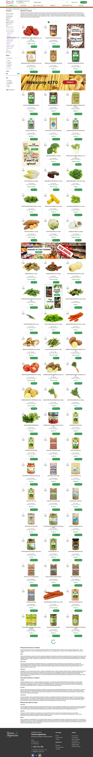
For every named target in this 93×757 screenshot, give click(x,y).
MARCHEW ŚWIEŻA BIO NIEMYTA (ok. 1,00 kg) (53, 602)
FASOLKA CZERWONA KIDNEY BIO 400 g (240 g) (75, 677)
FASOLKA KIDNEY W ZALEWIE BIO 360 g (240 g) (75, 652)
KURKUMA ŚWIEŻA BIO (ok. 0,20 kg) (53, 273)
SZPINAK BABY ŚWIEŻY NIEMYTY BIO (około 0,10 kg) (31, 299)
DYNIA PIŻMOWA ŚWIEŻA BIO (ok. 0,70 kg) (75, 273)
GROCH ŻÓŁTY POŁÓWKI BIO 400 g (31, 576)
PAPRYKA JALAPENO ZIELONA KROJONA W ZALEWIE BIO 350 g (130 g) (53, 653)
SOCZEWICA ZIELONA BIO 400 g (53, 501)
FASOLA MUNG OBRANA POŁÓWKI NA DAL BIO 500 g (75, 106)
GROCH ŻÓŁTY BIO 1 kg (31, 501)
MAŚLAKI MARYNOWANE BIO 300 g (76, 551)
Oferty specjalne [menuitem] (38, 5)
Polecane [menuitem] (23, 5)
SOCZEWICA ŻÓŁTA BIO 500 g (31, 450)
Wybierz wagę (34, 46)
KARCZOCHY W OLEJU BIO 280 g (53, 627)
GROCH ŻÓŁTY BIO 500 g (76, 450)
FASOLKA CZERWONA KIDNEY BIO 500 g (31, 105)
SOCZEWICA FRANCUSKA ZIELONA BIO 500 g (75, 130)
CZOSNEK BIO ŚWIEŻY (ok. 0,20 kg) (76, 231)
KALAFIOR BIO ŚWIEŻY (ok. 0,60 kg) (53, 231)
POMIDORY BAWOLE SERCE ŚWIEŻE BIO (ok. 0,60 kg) (31, 39)
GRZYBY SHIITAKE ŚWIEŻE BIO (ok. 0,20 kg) (31, 349)
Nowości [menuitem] (52, 5)
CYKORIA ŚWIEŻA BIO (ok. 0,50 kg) (31, 181)
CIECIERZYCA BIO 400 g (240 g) (31, 526)
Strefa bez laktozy (16, 8)
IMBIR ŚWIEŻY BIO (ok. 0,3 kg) (31, 273)
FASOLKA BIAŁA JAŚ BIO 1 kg (53, 753)
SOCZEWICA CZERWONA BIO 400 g (53, 450)
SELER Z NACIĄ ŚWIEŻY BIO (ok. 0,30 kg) (75, 400)
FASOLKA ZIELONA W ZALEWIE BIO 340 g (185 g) (31, 551)
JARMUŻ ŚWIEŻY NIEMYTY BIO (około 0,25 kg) (75, 181)
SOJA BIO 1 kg (76, 703)
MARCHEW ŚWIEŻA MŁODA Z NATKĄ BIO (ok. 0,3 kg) (75, 375)
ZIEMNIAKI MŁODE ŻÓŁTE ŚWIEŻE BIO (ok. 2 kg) (31, 400)
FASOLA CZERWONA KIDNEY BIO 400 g (53, 576)
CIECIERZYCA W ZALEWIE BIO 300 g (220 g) (53, 63)
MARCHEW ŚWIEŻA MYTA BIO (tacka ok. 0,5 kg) (75, 324)
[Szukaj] (67, 2)
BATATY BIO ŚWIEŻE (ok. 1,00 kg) (31, 231)
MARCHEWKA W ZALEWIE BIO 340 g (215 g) (31, 475)
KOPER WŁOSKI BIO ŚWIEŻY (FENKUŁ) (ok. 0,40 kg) (75, 156)
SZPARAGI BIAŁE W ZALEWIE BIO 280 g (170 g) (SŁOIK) (31, 678)
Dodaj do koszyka (56, 46)
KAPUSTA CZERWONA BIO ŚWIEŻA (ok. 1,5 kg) (31, 753)
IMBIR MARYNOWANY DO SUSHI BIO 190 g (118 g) (31, 63)
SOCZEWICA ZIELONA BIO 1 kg (53, 677)
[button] (13, 5)
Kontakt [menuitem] (81, 5)
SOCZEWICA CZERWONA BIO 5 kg (75, 526)
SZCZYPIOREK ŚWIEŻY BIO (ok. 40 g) (31, 324)
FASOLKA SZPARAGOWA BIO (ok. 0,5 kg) (53, 349)
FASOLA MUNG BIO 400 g (76, 576)
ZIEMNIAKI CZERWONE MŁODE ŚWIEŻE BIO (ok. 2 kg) (76, 350)
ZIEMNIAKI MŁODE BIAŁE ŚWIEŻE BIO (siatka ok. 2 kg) (53, 375)
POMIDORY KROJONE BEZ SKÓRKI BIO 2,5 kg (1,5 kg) (53, 426)
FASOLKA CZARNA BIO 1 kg (31, 130)
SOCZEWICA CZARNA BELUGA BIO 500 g (76, 63)
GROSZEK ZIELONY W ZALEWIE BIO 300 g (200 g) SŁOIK (75, 628)
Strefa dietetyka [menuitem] (67, 5)
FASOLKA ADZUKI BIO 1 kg (53, 105)
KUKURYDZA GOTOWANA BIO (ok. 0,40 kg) (53, 206)
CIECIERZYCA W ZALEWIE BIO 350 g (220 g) (53, 703)
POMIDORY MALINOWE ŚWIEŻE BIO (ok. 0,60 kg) (31, 374)
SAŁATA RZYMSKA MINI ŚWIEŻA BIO (31, 425)
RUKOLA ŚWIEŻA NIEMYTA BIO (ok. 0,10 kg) (53, 324)
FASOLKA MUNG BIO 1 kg (53, 551)
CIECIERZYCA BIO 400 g (31, 602)
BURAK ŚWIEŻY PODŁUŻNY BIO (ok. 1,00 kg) (53, 181)
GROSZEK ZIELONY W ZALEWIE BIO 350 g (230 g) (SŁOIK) (53, 527)
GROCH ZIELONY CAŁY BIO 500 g (75, 728)
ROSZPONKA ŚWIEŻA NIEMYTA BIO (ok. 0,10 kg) (31, 206)
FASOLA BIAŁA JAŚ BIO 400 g (53, 475)
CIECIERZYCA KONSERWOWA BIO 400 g (53, 38)
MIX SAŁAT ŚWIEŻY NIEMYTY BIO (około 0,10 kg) (75, 298)
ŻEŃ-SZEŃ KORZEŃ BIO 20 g (53, 728)
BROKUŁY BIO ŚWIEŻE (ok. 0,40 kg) (53, 155)
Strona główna (9, 8)
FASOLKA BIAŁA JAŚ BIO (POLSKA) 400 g (53, 130)
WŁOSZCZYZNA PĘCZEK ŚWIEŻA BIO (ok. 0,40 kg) (53, 400)
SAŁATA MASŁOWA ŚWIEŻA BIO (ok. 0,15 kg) (76, 206)
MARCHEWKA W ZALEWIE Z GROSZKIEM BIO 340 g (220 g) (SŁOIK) (31, 704)
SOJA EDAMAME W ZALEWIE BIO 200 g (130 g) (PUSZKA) (31, 628)
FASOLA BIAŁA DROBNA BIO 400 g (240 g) (75, 753)
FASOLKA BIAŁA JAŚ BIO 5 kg (75, 501)
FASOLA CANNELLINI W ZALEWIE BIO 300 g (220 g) (31, 652)
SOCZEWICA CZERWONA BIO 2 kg (75, 602)
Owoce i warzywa (24, 8)
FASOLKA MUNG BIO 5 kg (76, 475)
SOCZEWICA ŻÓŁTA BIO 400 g (76, 425)
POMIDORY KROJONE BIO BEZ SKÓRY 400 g (31, 728)
